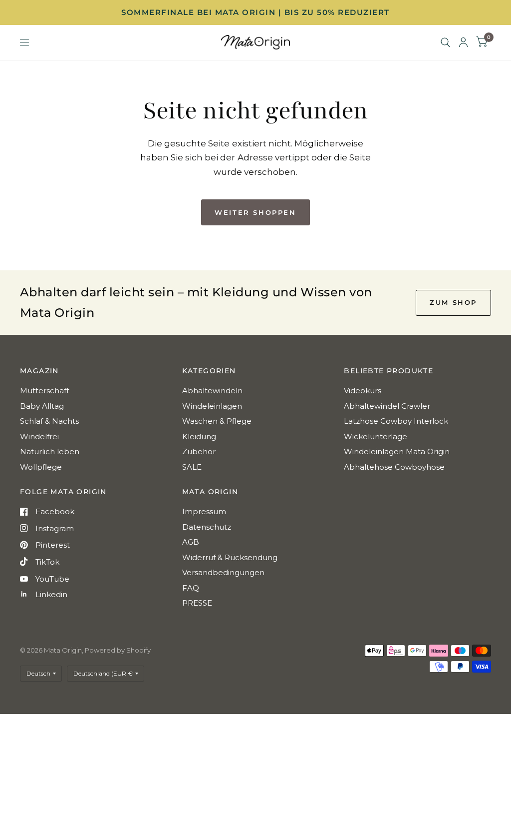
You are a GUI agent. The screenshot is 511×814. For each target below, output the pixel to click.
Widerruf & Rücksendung (229, 557)
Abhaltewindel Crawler (387, 406)
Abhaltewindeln (212, 390)
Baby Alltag (42, 406)
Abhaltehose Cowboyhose (394, 467)
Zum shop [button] (453, 302)
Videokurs (362, 390)
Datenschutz (206, 527)
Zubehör (199, 451)
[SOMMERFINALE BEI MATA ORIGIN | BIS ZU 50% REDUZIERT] (255, 12)
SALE (192, 467)
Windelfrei (39, 436)
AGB (190, 542)
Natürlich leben (49, 451)
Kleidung (199, 436)
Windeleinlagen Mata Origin (397, 451)
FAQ (190, 588)
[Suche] (445, 42)
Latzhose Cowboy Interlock (396, 421)
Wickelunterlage (375, 436)
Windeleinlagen (212, 406)
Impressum (204, 511)
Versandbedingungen (223, 572)
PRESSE (197, 603)
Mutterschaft (44, 390)
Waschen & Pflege (217, 421)
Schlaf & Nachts (49, 421)
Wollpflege (41, 467)
